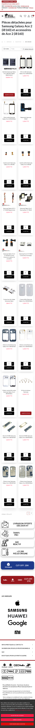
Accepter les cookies (17, 715)
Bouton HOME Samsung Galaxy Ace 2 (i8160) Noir (9, 436)
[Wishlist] (25, 16)
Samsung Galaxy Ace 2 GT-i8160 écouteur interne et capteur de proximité (9, 256)
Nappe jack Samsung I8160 (25, 118)
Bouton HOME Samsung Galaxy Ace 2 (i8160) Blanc (26, 436)
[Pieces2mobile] (9, 16)
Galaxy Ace (18, 41)
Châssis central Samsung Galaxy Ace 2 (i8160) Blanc (26, 345)
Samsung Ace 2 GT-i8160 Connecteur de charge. (25, 254)
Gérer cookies (17, 719)
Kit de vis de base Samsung (25, 391)
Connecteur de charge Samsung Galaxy (9, 300)
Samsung (9, 41)
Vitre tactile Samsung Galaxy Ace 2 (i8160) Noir (25, 72)
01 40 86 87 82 (12, 7)
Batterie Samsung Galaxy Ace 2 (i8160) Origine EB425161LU (9, 73)
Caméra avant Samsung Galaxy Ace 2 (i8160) (9, 163)
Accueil (2, 42)
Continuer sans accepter (17, 723)
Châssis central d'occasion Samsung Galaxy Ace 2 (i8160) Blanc (9, 392)
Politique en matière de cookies (22, 710)
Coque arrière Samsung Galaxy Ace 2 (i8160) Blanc (26, 300)
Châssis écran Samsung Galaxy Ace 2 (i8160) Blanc (26, 482)
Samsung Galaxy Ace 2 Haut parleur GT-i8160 (26, 209)
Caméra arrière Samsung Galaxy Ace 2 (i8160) (26, 163)
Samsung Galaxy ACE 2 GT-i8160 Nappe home (9, 209)
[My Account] (28, 16)
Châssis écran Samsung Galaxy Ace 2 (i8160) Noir (9, 482)
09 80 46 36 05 (25, 6)
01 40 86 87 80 (8, 6)
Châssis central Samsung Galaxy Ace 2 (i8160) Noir (9, 345)
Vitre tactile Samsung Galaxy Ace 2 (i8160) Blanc (9, 118)
